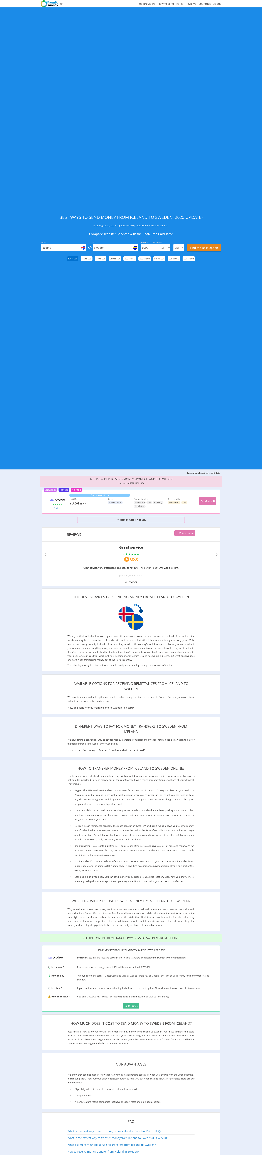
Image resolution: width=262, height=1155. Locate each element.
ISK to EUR (100, 258)
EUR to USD (174, 258)
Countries (204, 3)
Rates (179, 3)
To (94, 242)
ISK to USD (86, 258)
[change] (89, 247)
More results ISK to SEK (132, 519)
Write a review (186, 533)
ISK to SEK (72, 258)
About (217, 3)
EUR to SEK (159, 258)
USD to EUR (144, 258)
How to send (166, 3)
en (62, 3)
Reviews (191, 3)
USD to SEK (115, 258)
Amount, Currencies (151, 242)
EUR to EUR (189, 258)
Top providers (146, 3)
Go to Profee (207, 501)
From (43, 242)
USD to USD (129, 258)
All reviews (131, 581)
